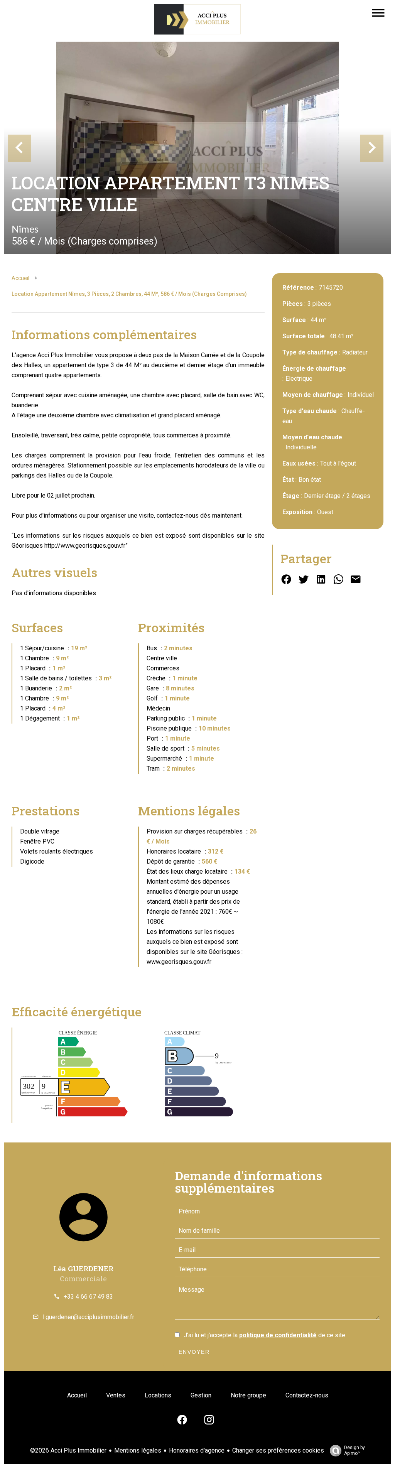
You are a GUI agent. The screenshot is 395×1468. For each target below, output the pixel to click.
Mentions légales (137, 1450)
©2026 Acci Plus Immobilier (68, 1450)
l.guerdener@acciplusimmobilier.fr (88, 1317)
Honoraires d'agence (197, 1450)
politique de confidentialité (278, 1335)
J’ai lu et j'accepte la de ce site (264, 1335)
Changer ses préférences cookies (278, 1450)
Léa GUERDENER (83, 1268)
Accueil (20, 278)
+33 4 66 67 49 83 (88, 1296)
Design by (354, 1450)
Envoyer (194, 1352)
